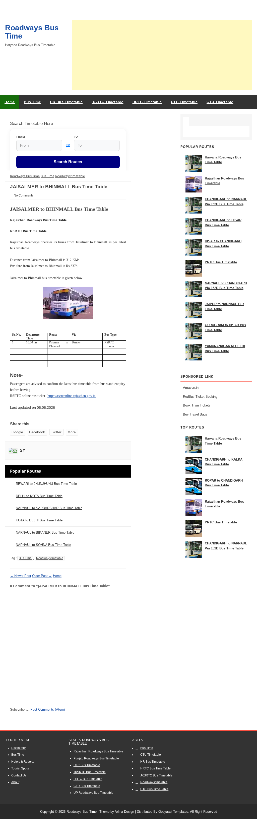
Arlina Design (124, 811)
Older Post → (42, 576)
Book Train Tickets (197, 405)
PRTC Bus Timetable (221, 262)
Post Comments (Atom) (47, 709)
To (76, 136)
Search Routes (68, 162)
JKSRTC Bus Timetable (90, 772)
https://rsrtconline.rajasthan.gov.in (71, 396)
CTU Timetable (150, 754)
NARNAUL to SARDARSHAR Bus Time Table (49, 508)
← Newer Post (20, 576)
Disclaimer (18, 748)
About (15, 782)
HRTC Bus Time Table (155, 768)
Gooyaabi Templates (173, 811)
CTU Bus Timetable (87, 786)
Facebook (37, 432)
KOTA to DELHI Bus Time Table (39, 520)
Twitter (56, 432)
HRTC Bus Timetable (88, 779)
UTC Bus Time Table (154, 789)
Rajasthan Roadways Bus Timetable (98, 751)
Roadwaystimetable (49, 558)
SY (22, 450)
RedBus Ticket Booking (200, 396)
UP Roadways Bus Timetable (93, 792)
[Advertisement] (162, 55)
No (16, 195)
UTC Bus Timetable (87, 765)
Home (10, 102)
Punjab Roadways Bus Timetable (96, 758)
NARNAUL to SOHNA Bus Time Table (43, 545)
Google (17, 432)
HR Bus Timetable (152, 761)
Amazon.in (191, 387)
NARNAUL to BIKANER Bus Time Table (45, 532)
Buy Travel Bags (195, 414)
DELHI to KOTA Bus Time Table (39, 496)
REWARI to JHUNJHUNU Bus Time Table (46, 484)
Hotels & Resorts (22, 761)
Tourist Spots (20, 768)
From (20, 136)
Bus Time (25, 558)
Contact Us (18, 775)
